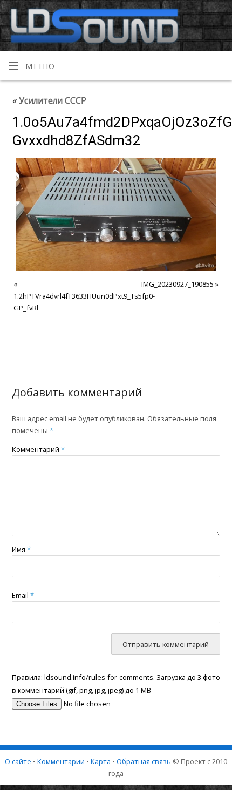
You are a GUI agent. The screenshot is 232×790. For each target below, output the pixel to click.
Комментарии (61, 761)
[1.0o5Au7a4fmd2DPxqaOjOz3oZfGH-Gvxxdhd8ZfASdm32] (116, 214)
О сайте (18, 761)
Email (23, 595)
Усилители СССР (49, 100)
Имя (21, 549)
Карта (101, 761)
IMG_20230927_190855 (177, 284)
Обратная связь (144, 761)
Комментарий (38, 449)
